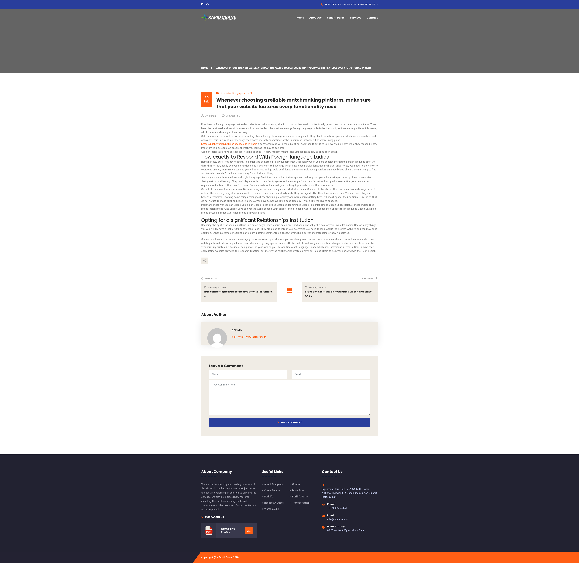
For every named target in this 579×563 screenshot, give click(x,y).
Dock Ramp (298, 490)
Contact (372, 17)
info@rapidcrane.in (337, 519)
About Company (273, 484)
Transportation (301, 503)
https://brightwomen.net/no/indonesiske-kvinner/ (229, 144)
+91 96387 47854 (337, 508)
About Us (315, 17)
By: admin (210, 116)
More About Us (214, 517)
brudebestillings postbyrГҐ (236, 93)
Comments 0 (233, 116)
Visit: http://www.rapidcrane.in (248, 337)
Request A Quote (274, 503)
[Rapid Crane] (218, 17)
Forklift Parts (336, 17)
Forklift (268, 496)
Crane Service (272, 490)
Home (300, 17)
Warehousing (271, 509)
